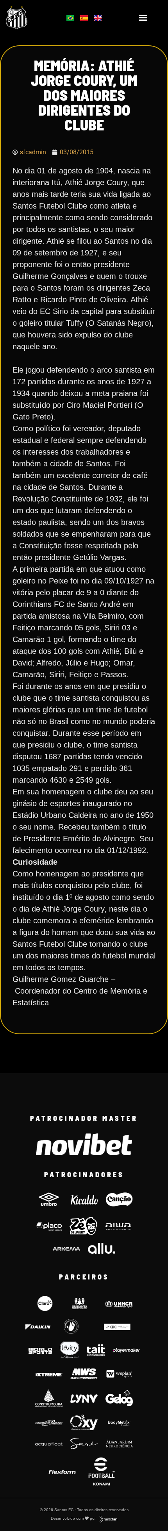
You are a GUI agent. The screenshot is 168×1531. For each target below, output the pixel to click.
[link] (28, 17)
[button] (143, 18)
